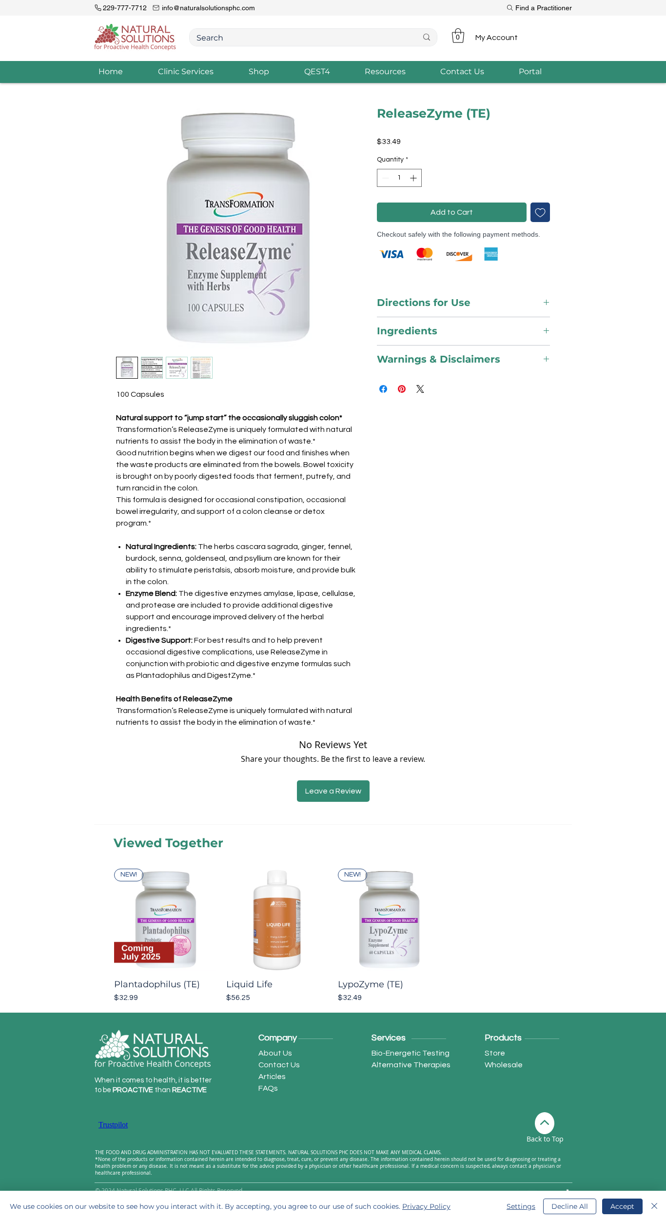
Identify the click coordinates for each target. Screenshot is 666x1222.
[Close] (654, 1206)
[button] (458, 35)
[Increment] (414, 177)
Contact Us (279, 1065)
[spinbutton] (399, 177)
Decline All (569, 1206)
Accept (622, 1206)
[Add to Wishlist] (540, 212)
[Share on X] (420, 389)
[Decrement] (384, 177)
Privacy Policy (426, 1206)
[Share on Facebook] (383, 389)
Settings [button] (521, 1206)
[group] (333, 936)
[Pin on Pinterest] (402, 389)
